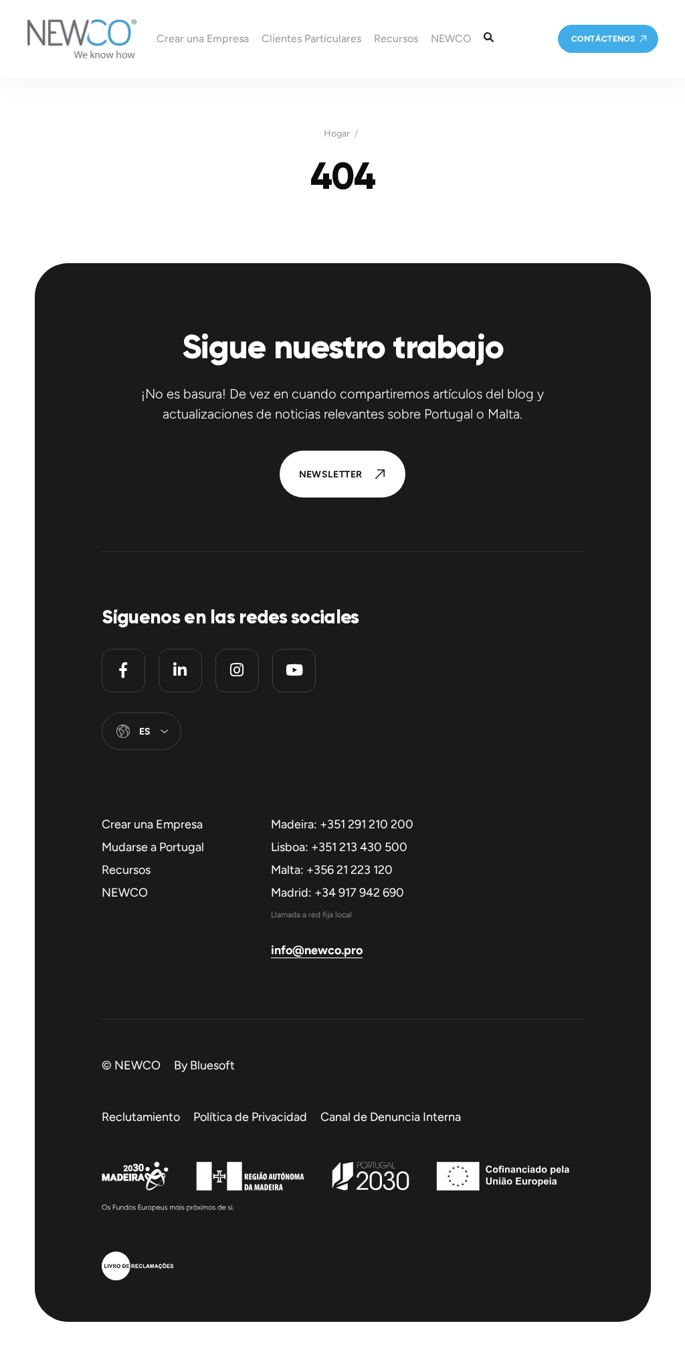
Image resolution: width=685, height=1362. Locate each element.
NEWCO (125, 892)
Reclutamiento (141, 1117)
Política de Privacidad (250, 1117)
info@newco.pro (317, 950)
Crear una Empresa (152, 824)
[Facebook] (123, 670)
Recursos (126, 869)
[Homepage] (68, 39)
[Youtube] (294, 670)
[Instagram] (237, 670)
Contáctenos (603, 39)
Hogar (337, 134)
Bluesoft (212, 1065)
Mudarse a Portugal (153, 847)
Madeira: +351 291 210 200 (342, 824)
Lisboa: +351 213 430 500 (339, 847)
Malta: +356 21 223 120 (332, 869)
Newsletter (331, 474)
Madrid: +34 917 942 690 (337, 892)
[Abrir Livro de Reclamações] (137, 1268)
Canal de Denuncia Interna (390, 1117)
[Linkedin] (180, 670)
